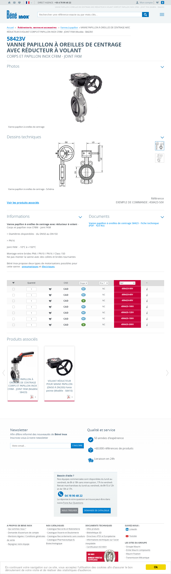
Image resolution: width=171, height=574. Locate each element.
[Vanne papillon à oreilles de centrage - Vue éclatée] (159, 158)
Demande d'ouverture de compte (23, 532)
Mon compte (146, 2)
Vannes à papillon (69, 27)
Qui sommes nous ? (17, 529)
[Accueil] (9, 2)
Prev (11, 101)
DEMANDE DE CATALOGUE (96, 510)
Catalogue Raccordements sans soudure (66, 536)
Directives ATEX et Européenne (101, 536)
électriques (48, 266)
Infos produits (93, 529)
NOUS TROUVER (69, 510)
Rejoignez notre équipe (18, 544)
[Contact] (14, 2)
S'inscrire (77, 445)
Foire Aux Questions (73, 502)
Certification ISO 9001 (97, 547)
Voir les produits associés (23, 202)
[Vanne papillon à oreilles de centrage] (85, 100)
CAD (65, 288)
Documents (32, 397)
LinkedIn (133, 529)
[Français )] (29, 2)
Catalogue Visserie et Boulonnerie (63, 532)
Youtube (133, 536)
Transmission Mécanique (137, 557)
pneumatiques (30, 266)
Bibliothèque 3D (94, 532)
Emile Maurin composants (138, 550)
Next (148, 101)
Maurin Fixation (133, 553)
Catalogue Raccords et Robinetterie (63, 529)
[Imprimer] (19, 2)
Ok (156, 567)
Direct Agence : (54, 2)
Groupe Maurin (133, 546)
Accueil (10, 27)
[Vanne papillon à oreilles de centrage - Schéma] (79, 166)
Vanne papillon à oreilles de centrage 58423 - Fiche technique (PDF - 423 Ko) (124, 224)
